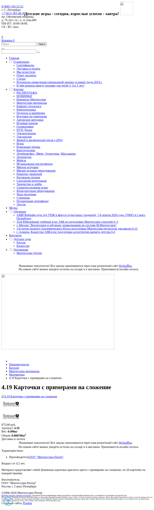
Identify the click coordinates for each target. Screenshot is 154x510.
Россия (21, 242)
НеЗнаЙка (125, 265)
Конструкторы (26, 150)
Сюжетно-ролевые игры (32, 187)
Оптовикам (21, 249)
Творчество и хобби (29, 184)
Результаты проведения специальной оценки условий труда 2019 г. (59, 82)
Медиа (13, 207)
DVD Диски (24, 130)
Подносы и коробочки (31, 113)
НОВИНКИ (24, 96)
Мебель (21, 160)
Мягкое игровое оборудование (36, 170)
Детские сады (22, 239)
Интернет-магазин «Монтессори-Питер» (17, 495)
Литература (24, 157)
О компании (21, 61)
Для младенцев (26, 133)
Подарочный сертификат (33, 201)
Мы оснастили (26, 72)
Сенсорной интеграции (32, 180)
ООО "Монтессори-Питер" (46, 457)
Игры (20, 143)
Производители (19, 364)
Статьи (21, 78)
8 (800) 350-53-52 (12, 6)
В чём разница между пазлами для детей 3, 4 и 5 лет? (51, 85)
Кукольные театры (28, 146)
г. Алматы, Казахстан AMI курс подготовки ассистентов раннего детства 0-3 (66, 232)
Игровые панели (27, 123)
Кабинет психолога (29, 106)
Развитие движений (29, 174)
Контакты (15, 235)
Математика (17, 374)
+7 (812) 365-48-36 (13, 13)
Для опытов (24, 136)
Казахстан (23, 245)
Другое (21, 204)
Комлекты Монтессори (31, 99)
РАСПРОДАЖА (27, 92)
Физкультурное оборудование (36, 191)
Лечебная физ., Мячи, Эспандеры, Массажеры (46, 153)
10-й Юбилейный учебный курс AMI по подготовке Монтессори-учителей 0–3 (67, 221)
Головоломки (25, 126)
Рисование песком (28, 177)
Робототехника (26, 109)
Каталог (19, 89)
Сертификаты (25, 65)
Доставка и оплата (28, 68)
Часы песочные (26, 194)
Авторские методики (30, 119)
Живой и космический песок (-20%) (40, 140)
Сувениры (23, 197)
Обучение (20, 211)
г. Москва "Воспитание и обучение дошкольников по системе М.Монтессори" (67, 225)
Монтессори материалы (32, 102)
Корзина (8, 40)
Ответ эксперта (26, 75)
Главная (14, 58)
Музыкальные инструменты (35, 163)
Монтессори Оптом (29, 253)
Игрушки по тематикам (32, 116)
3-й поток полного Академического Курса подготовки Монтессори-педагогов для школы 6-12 (77, 228)
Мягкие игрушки (27, 167)
